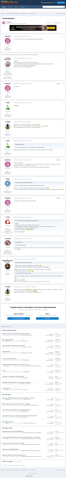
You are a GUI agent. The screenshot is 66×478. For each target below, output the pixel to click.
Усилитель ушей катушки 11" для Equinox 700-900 (13, 443)
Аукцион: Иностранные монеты (30, 423)
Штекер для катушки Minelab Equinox (10, 449)
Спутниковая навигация (27, 335)
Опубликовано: (22, 36)
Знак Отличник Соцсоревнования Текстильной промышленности (16, 409)
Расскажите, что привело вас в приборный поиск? (13, 376)
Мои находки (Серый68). (7, 339)
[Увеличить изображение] (27, 66)
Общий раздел (25, 377)
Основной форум (22, 23)
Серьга (3, 370)
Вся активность (4, 10)
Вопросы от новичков (27, 346)
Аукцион (10, 7)
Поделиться (49, 22)
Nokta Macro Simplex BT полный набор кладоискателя (14, 455)
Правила (22, 7)
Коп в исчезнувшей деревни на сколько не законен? (13, 345)
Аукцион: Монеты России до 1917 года (30, 405)
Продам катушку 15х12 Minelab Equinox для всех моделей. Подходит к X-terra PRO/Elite (21, 437)
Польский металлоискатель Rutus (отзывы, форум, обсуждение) (16, 382)
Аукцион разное (27, 399)
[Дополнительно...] (62, 36)
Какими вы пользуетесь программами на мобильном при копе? (16, 333)
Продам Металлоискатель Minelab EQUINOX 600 (12, 431)
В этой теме (58, 6)
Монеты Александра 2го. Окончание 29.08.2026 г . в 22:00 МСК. (16, 403)
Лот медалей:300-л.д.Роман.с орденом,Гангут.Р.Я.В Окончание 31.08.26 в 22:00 (19, 415)
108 (19, 388)
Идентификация (26, 371)
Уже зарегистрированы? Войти (48, 2)
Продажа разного (25, 411)
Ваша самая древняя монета (10, 358)
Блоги (16, 7)
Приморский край (6, 351)
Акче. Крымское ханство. (7, 421)
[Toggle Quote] (15, 144)
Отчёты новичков (6, 388)
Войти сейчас (47, 318)
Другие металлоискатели (25, 383)
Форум (4, 7)
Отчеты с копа (25, 341)
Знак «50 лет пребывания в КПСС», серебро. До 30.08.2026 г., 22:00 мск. (18, 398)
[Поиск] (63, 7)
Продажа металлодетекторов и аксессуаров (31, 432)
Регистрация (61, 2)
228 (23, 339)
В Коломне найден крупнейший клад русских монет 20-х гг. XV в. (16, 364)
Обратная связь (29, 476)
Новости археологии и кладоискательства (31, 365)
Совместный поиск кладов (26, 352)
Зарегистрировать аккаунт (18, 318)
